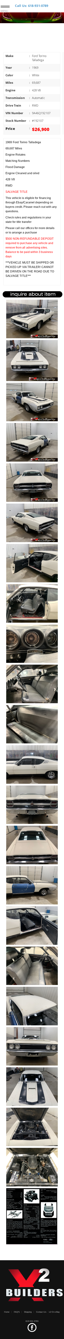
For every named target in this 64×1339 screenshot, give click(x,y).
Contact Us (41, 1312)
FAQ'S (17, 1312)
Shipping (28, 1312)
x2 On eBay (54, 1312)
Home (6, 1312)
